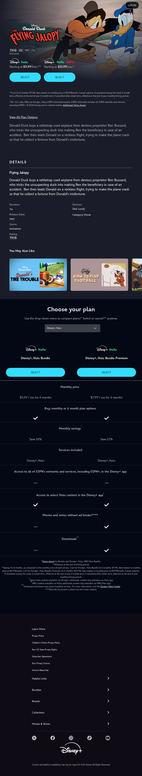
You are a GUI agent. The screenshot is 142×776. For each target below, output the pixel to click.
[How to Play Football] (99, 275)
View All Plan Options (23, 117)
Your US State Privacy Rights (44, 649)
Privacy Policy (38, 636)
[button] (71, 679)
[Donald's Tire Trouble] (38, 275)
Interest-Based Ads (40, 670)
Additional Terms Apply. (74, 105)
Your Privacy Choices (41, 663)
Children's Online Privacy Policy (46, 643)
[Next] (135, 274)
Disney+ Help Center (110, 586)
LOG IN (132, 5)
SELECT (25, 77)
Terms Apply (48, 561)
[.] (34, 738)
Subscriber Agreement (42, 656)
